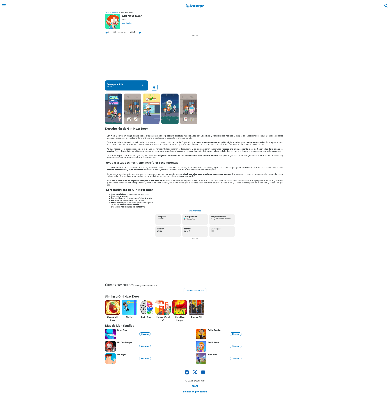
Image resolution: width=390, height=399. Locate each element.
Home (107, 12)
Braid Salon (213, 342)
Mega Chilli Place (112, 318)
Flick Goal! (213, 355)
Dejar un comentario (195, 291)
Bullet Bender (214, 330)
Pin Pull (129, 317)
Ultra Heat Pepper (180, 318)
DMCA (195, 386)
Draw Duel (122, 330)
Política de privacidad (195, 391)
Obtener (145, 334)
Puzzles (115, 12)
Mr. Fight (121, 355)
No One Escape (124, 342)
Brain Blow (146, 317)
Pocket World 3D (163, 318)
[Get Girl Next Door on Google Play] (189, 219)
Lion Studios (126, 23)
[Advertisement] (195, 57)
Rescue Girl (196, 317)
